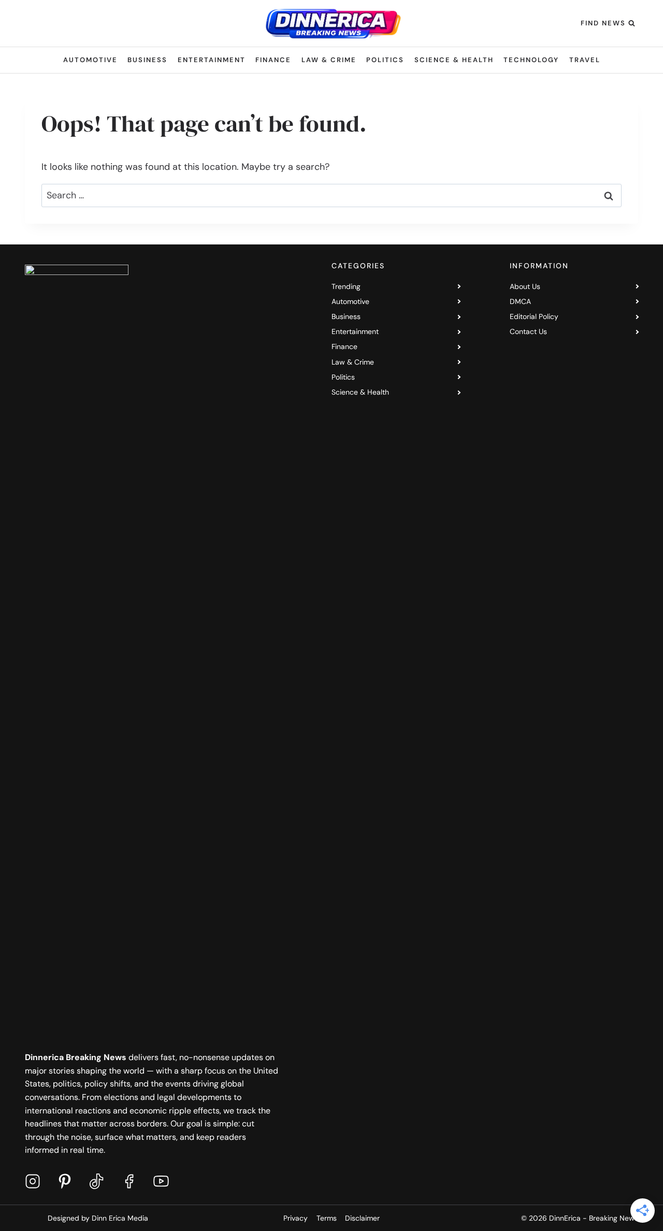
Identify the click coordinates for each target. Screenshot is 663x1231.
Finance (273, 59)
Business (147, 59)
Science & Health (454, 59)
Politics (385, 59)
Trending (346, 286)
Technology (531, 59)
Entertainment (212, 59)
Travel (584, 59)
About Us (525, 286)
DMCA (520, 301)
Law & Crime (328, 59)
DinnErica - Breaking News (593, 1218)
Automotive (90, 59)
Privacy (295, 1218)
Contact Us (528, 331)
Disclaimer (362, 1218)
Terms (326, 1218)
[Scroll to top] (629, 1210)
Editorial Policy (534, 316)
